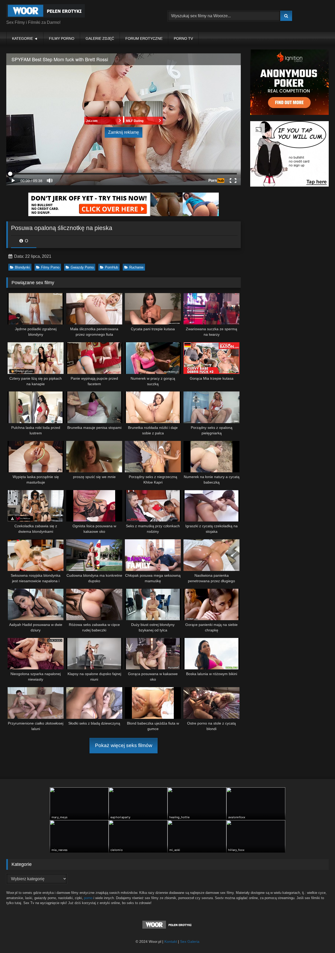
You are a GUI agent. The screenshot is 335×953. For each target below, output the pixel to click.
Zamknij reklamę (123, 132)
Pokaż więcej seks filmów (123, 745)
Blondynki (22, 267)
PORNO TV (183, 38)
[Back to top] (319, 937)
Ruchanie (136, 267)
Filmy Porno (50, 267)
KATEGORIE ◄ (25, 38)
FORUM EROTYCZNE (144, 38)
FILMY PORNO (61, 38)
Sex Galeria (189, 941)
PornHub (111, 267)
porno (88, 898)
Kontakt (170, 941)
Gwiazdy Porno (82, 267)
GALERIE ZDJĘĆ (100, 38)
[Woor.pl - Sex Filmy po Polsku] (45, 11)
